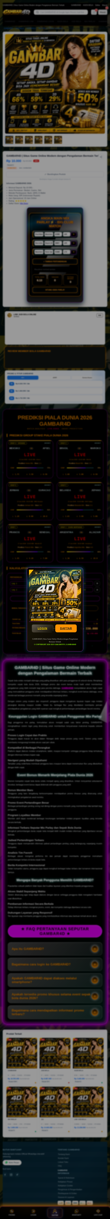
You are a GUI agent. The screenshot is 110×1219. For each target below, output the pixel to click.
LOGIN (42, 628)
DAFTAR (66, 628)
